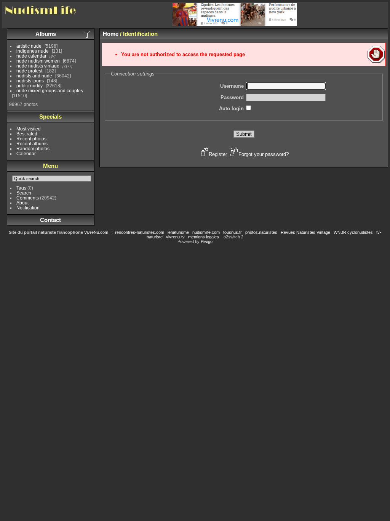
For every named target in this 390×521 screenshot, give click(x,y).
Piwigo (207, 241)
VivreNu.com (96, 232)
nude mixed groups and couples (49, 90)
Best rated (26, 133)
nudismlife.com (206, 232)
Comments (27, 197)
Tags (21, 187)
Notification (28, 207)
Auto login (231, 108)
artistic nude (29, 45)
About (22, 202)
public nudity (29, 85)
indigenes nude (32, 50)
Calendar (26, 153)
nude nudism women (38, 60)
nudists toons (30, 80)
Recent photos (31, 138)
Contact (50, 220)
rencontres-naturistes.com (139, 232)
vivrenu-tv (175, 237)
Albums (45, 34)
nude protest (29, 70)
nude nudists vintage (37, 65)
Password (232, 97)
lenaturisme (178, 232)
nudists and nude (34, 75)
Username (232, 86)
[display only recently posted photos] (87, 34)
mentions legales (203, 237)
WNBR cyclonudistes (353, 232)
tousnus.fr (232, 232)
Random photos (33, 148)
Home (110, 34)
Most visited (28, 128)
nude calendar (31, 55)
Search (23, 192)
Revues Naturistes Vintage (305, 232)
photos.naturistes (261, 232)
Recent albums (32, 143)
